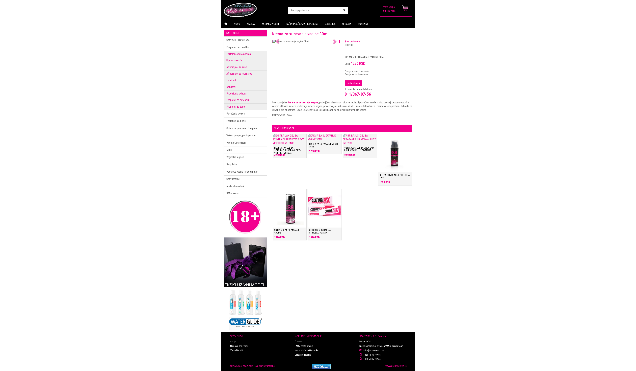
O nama (298, 341)
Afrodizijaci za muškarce (239, 73)
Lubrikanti (231, 80)
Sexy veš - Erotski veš (237, 40)
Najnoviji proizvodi (239, 346)
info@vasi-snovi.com (374, 350)
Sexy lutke (231, 164)
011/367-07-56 (358, 94)
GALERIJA (330, 23)
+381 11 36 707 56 (372, 354)
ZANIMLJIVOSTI (270, 23)
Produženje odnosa (236, 93)
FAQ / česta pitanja (304, 346)
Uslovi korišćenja (303, 354)
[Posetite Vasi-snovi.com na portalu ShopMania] (321, 366)
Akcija (233, 341)
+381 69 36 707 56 (372, 359)
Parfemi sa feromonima (238, 54)
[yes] (344, 10)
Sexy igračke (233, 179)
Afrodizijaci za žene (236, 67)
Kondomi (231, 87)
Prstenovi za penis (236, 120)
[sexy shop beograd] (253, 10)
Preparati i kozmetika (237, 47)
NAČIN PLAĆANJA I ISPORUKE (302, 23)
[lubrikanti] (245, 308)
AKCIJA (251, 23)
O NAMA (346, 23)
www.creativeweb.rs (396, 366)
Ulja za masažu (234, 60)
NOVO (237, 23)
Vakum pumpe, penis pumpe (241, 135)
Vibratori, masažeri (236, 142)
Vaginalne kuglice (235, 157)
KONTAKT (363, 23)
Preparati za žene (235, 106)
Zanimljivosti (236, 350)
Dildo (229, 149)
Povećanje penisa (235, 113)
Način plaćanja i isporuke (306, 350)
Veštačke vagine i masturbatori (242, 171)
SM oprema (232, 193)
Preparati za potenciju (237, 100)
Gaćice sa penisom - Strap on (241, 128)
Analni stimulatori (235, 186)
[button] (277, 41)
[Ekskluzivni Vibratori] (245, 262)
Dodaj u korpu (353, 83)
